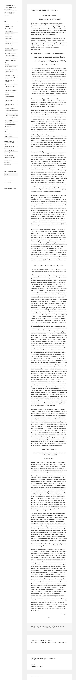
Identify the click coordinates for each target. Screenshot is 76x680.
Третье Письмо (9, 31)
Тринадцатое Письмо (10, 55)
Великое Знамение (9, 146)
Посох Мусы (7, 138)
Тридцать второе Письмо (11, 113)
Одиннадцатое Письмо (10, 50)
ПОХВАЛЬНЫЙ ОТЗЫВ (11, 118)
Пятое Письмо (8, 36)
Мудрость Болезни (8, 152)
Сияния (6, 129)
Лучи (5, 131)
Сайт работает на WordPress (38, 677)
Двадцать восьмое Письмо (9, 101)
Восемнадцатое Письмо (11, 69)
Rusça (32, 627)
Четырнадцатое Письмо (11, 58)
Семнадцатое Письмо (10, 66)
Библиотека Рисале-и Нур (10, 6)
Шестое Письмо (9, 38)
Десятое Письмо (9, 48)
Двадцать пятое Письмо (11, 90)
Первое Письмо (9, 26)
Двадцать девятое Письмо (9, 105)
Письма (6, 24)
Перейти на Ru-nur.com (10, 188)
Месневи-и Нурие (8, 136)
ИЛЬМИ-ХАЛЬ (7, 165)
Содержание (8, 126)
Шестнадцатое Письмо (8, 63)
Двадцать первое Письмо (11, 77)
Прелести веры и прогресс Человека (9, 149)
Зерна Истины (8, 120)
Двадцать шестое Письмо (9, 93)
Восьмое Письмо (9, 43)
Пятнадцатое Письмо (10, 60)
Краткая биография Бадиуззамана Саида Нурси (9, 143)
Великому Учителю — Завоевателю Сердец (10, 123)
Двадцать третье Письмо (11, 84)
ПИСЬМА (41, 627)
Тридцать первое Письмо (11, 110)
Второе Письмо (9, 28)
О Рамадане (7, 162)
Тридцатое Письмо (10, 108)
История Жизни (8, 134)
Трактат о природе (8, 155)
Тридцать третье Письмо (11, 115)
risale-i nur (61, 626)
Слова (5, 21)
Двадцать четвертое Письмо (10, 87)
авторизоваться (61, 642)
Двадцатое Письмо (9, 75)
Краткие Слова (8, 160)
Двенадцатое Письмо (10, 53)
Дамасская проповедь (9, 157)
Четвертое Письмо (9, 33)
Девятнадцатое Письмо (9, 72)
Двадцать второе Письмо (9, 81)
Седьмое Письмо (9, 41)
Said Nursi (36, 627)
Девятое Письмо (9, 45)
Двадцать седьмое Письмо (9, 97)
